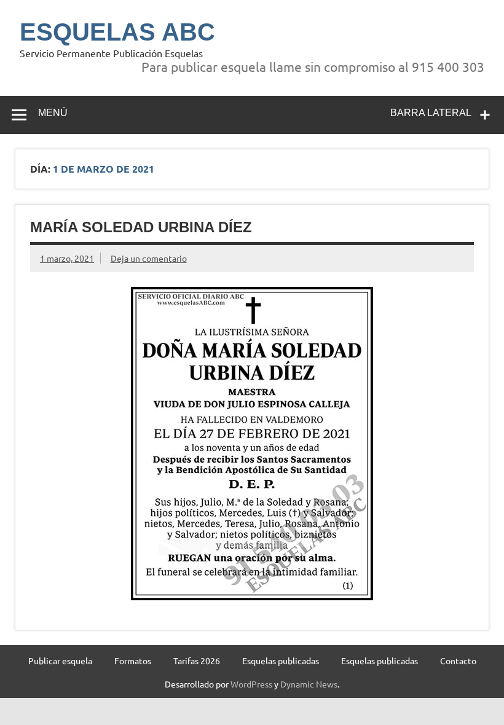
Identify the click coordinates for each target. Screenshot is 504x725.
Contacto (458, 660)
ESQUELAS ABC (117, 31)
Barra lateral (430, 113)
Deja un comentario (149, 258)
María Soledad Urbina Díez (141, 227)
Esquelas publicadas (280, 660)
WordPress (251, 683)
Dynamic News (308, 683)
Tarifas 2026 (196, 660)
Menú (53, 113)
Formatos (132, 660)
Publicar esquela (60, 660)
